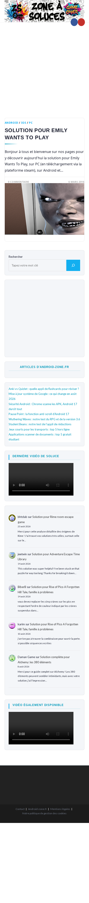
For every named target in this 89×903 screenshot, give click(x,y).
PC (31, 123)
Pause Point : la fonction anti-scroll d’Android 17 (39, 414)
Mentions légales (60, 809)
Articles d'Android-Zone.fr (44, 367)
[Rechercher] (73, 265)
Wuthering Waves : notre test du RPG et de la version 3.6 (44, 419)
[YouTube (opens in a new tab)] (81, 22)
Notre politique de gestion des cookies (44, 813)
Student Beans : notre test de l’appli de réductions (40, 424)
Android (11, 123)
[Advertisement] (44, 67)
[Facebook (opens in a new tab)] (74, 22)
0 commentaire (18, 181)
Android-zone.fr (37, 809)
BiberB (22, 587)
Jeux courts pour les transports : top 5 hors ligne (39, 429)
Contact (20, 809)
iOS (23, 123)
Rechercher (16, 256)
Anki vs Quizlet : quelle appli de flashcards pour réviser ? (44, 389)
